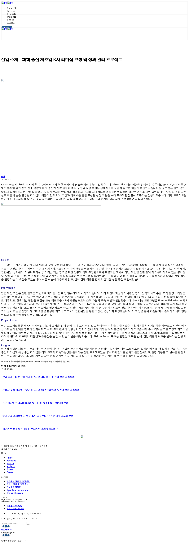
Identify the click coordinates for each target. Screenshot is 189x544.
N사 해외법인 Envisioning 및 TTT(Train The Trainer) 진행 (35, 402)
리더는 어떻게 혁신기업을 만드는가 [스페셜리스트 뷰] (30, 428)
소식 (3, 176)
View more (6, 529)
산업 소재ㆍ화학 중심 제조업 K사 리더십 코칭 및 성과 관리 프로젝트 (38, 376)
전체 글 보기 (7, 368)
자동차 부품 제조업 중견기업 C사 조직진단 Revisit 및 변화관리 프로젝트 (41, 389)
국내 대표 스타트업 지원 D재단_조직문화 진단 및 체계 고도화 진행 (37, 415)
